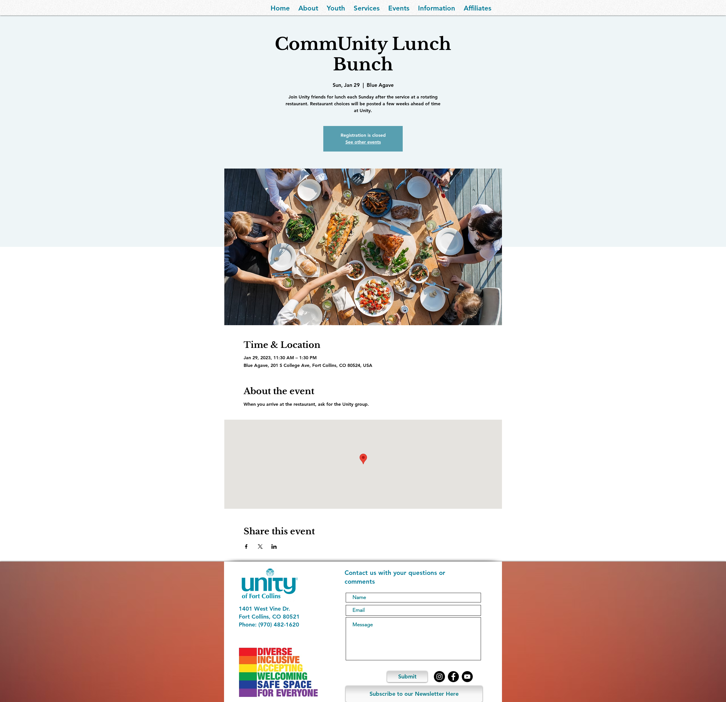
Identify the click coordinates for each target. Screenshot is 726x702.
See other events (363, 142)
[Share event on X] (260, 546)
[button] (308, 7)
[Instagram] (439, 676)
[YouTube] (467, 676)
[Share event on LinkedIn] (274, 546)
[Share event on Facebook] (246, 546)
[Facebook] (453, 676)
